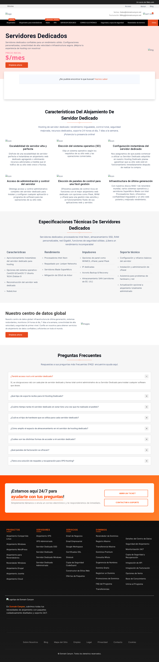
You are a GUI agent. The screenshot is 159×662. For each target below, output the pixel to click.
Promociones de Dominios (107, 578)
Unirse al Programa (134, 584)
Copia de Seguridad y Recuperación (135, 556)
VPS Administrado (44, 541)
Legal (89, 642)
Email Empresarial (74, 541)
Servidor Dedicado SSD (46, 546)
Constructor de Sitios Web (78, 571)
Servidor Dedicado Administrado (44, 564)
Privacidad (103, 642)
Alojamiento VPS (43, 536)
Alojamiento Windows (16, 544)
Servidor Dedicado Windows (48, 557)
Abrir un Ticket (127, 493)
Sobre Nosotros (30, 642)
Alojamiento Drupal (15, 568)
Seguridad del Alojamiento (137, 544)
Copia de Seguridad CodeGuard (75, 564)
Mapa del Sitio (61, 642)
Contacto (118, 642)
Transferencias (102, 589)
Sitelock (69, 557)
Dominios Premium (104, 552)
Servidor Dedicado (44, 552)
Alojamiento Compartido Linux (17, 537)
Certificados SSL (73, 552)
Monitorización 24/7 (135, 549)
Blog (151, 6)
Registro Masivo (103, 541)
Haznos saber (101, 79)
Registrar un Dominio (105, 573)
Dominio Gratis (102, 568)
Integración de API (134, 563)
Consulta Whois (103, 557)
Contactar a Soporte (127, 502)
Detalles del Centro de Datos (139, 538)
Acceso (128, 6)
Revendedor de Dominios (107, 536)
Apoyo (143, 6)
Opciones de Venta (134, 573)
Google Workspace (74, 546)
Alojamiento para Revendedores (14, 556)
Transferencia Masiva (105, 546)
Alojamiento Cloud (14, 579)
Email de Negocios (74, 536)
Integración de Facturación (138, 568)
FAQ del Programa (104, 584)
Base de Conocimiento (136, 578)
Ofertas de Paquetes (75, 576)
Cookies (132, 642)
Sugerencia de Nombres (106, 562)
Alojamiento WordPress (16, 549)
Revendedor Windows (16, 563)
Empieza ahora (15, 65)
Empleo (77, 642)
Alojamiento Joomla (15, 573)
